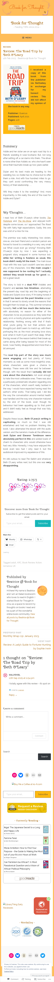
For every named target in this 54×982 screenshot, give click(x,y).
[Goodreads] (27, 775)
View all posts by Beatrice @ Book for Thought (21, 617)
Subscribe (43, 523)
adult (13, 562)
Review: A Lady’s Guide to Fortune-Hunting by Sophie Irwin (27, 645)
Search (6, 751)
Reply (12, 695)
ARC (19, 562)
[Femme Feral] (45, 843)
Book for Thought (27, 23)
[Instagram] (14, 775)
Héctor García (10, 833)
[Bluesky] (20, 775)
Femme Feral (10, 838)
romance (7, 566)
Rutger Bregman (11, 857)
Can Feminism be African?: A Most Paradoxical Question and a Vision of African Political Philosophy (21, 865)
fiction (39, 562)
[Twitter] (42, 955)
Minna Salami (10, 871)
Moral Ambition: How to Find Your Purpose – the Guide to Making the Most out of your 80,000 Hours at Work (23, 851)
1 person (21, 690)
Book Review (28, 562)
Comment (39, 736)
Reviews (7, 47)
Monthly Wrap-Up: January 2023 (21, 634)
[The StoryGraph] (33, 775)
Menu (28, 38)
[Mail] (39, 775)
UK (14, 566)
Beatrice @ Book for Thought (32, 58)
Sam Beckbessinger (12, 841)
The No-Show (24, 221)
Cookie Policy (9, 971)
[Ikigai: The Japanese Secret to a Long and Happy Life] (45, 832)
